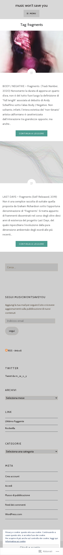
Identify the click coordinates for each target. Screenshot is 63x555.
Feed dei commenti (15, 504)
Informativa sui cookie (15, 541)
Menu (33, 13)
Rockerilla (10, 428)
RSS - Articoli (15, 350)
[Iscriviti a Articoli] (6, 350)
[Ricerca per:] (31, 267)
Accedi (8, 485)
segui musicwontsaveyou (25, 297)
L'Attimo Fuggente (14, 421)
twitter (11, 368)
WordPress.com (13, 514)
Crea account (12, 476)
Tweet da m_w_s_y (16, 376)
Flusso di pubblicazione (17, 495)
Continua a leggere (31, 133)
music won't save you (31, 5)
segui (12, 330)
